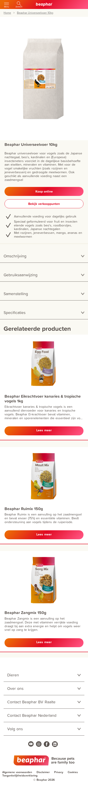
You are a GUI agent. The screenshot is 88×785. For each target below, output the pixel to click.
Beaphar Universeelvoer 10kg (35, 13)
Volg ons (15, 729)
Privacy (58, 772)
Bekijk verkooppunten (44, 204)
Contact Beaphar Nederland (31, 715)
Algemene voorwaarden (17, 772)
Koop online (44, 191)
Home (7, 13)
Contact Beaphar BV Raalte (31, 702)
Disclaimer (43, 772)
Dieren (13, 675)
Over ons (15, 688)
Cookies (73, 772)
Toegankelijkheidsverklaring (19, 775)
